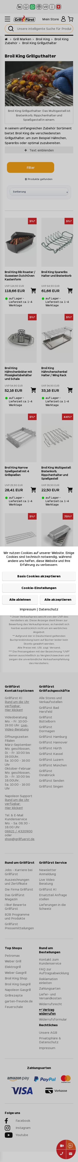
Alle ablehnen (20, 599)
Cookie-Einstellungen (38, 588)
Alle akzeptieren (57, 599)
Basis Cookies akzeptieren (38, 576)
